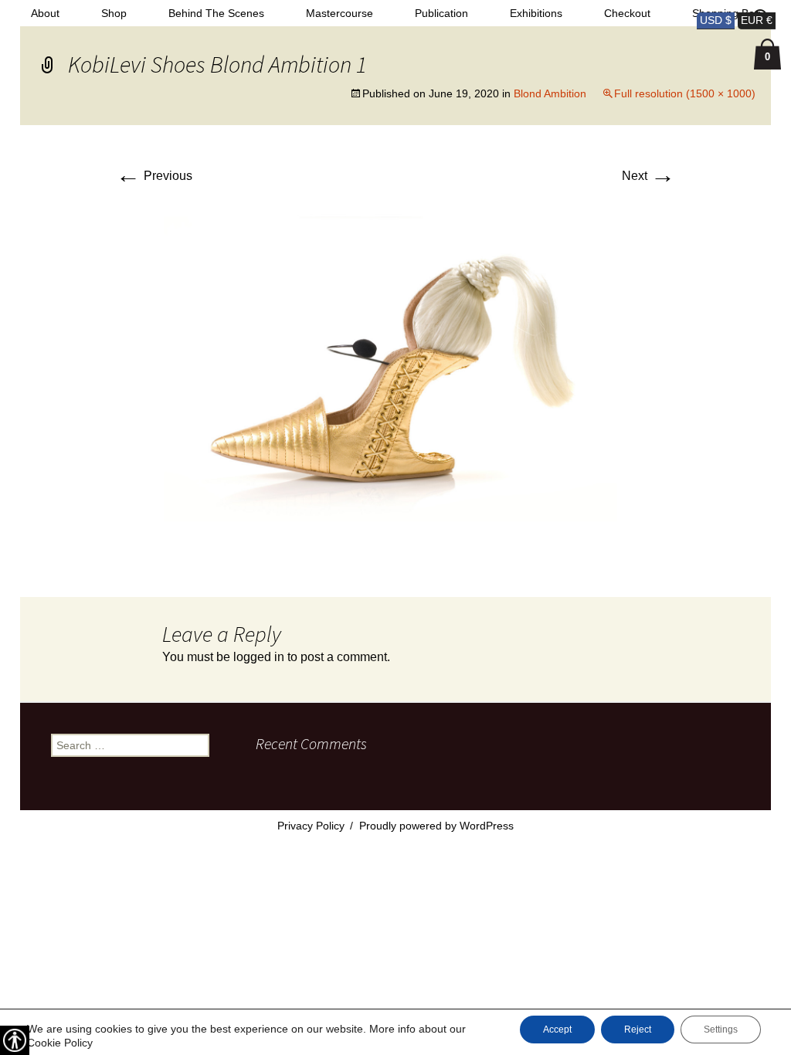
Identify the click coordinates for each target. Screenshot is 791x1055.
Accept (557, 1029)
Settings (721, 1029)
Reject (637, 1029)
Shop (114, 13)
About (45, 13)
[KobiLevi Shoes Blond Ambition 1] (395, 378)
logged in (258, 656)
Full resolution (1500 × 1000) (684, 93)
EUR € (756, 20)
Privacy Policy (311, 825)
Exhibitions (536, 13)
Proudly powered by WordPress (436, 825)
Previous (154, 175)
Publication (441, 13)
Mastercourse (339, 13)
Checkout (627, 13)
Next (648, 175)
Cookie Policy (60, 1042)
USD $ (716, 20)
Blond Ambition (550, 93)
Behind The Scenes (216, 13)
